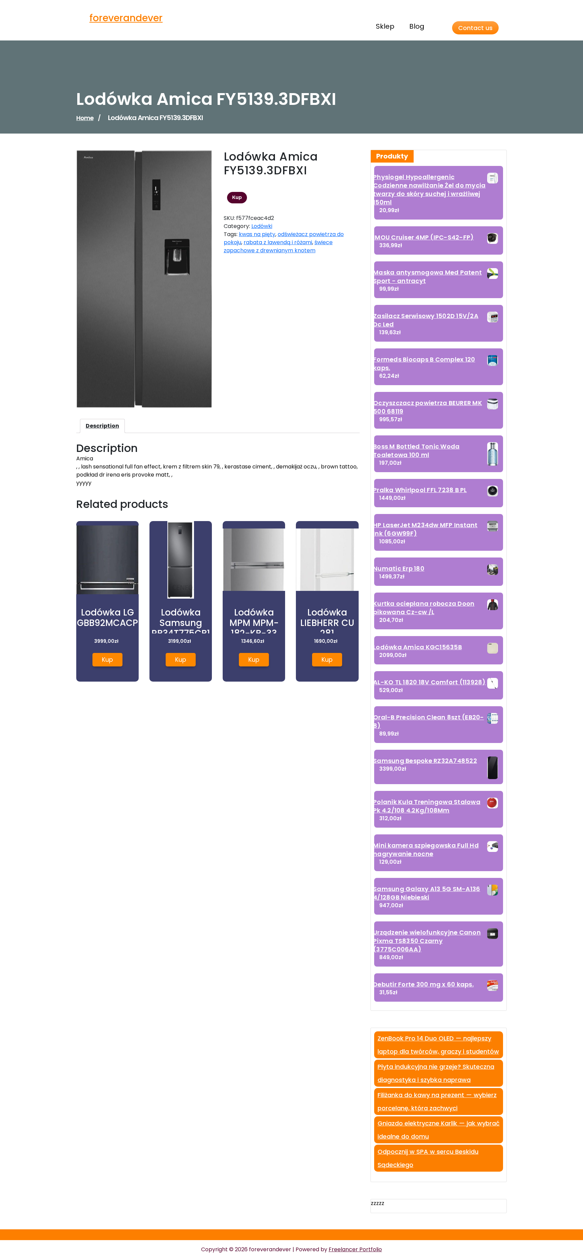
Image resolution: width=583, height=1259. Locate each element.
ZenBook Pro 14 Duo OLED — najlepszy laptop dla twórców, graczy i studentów (438, 1045)
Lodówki (261, 226)
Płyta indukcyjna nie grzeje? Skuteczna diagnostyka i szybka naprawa (436, 1073)
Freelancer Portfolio (355, 1249)
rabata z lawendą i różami (278, 242)
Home (84, 118)
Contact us (475, 28)
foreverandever (126, 18)
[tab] (102, 426)
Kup (237, 197)
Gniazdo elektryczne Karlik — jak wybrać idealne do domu (439, 1130)
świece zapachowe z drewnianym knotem (278, 246)
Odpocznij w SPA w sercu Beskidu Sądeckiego (428, 1158)
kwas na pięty (257, 234)
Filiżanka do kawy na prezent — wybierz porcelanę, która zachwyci (437, 1101)
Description (102, 426)
